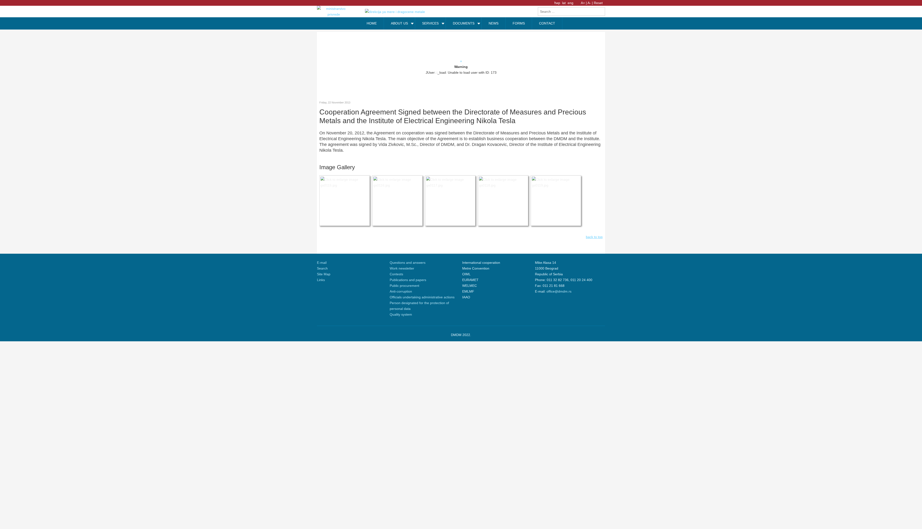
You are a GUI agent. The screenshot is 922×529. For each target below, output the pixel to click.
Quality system (401, 314)
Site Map (323, 274)
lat (564, 3)
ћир (557, 3)
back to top (594, 237)
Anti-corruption (401, 291)
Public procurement (404, 286)
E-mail (322, 262)
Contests (396, 274)
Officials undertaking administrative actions (422, 297)
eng (570, 3)
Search (322, 268)
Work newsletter (402, 268)
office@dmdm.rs (558, 291)
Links (321, 280)
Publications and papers (408, 280)
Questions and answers (407, 262)
